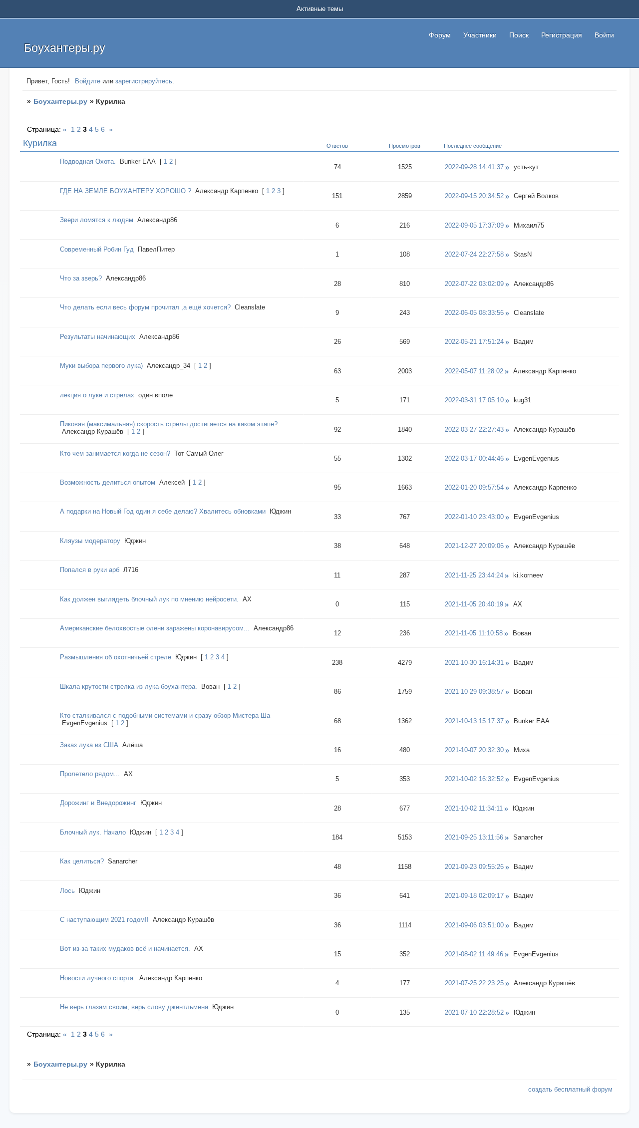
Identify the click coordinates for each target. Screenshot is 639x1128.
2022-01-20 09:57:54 (474, 487)
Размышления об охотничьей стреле (115, 657)
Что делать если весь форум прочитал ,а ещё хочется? (145, 307)
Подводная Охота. (88, 161)
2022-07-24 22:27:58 (474, 254)
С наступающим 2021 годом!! (104, 919)
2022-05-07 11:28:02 (474, 371)
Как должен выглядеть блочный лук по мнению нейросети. (149, 599)
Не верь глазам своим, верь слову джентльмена (134, 1007)
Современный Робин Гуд (97, 249)
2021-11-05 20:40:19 (474, 604)
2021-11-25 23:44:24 (474, 575)
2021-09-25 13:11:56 (474, 837)
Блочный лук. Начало (93, 832)
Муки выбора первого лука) (101, 365)
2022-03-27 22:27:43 (474, 429)
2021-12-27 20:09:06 (474, 546)
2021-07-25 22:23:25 (474, 983)
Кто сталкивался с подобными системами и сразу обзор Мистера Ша (165, 715)
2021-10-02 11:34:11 (474, 808)
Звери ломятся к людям (96, 220)
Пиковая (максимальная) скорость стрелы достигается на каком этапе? (169, 424)
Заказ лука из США (89, 745)
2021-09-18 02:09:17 (474, 895)
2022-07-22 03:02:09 (474, 283)
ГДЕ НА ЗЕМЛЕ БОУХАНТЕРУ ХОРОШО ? (125, 191)
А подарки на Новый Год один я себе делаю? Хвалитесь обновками (163, 511)
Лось (67, 890)
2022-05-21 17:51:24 (474, 341)
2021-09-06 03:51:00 (474, 925)
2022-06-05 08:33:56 (474, 312)
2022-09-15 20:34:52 (474, 196)
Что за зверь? (81, 278)
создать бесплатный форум (570, 1089)
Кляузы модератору (90, 541)
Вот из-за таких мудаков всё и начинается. (125, 948)
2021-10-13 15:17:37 (474, 721)
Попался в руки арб (89, 569)
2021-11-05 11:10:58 (474, 633)
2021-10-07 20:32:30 (474, 750)
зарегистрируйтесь (143, 81)
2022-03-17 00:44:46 (474, 458)
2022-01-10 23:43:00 (474, 517)
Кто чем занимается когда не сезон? (115, 453)
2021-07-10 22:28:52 (474, 1012)
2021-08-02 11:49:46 (474, 954)
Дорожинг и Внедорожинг (98, 803)
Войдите (87, 81)
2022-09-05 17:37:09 (474, 225)
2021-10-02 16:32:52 (474, 779)
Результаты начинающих (97, 336)
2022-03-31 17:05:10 (474, 400)
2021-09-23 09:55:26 (474, 866)
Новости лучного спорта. (97, 978)
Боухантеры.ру (60, 101)
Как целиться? (82, 861)
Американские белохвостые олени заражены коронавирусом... (155, 628)
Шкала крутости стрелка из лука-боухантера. (128, 686)
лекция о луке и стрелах (97, 395)
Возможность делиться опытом (107, 482)
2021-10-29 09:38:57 (474, 691)
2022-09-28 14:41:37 (474, 167)
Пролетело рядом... (90, 774)
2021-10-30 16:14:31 (474, 662)
